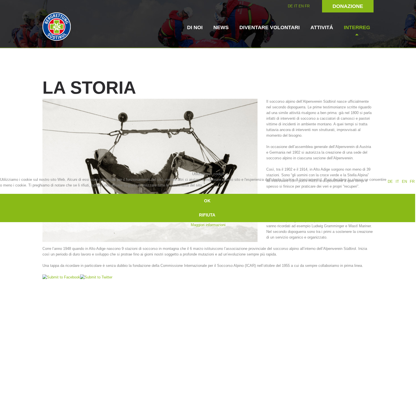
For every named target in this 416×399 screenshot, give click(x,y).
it (397, 181)
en (404, 181)
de (390, 181)
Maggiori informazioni (208, 225)
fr (412, 181)
